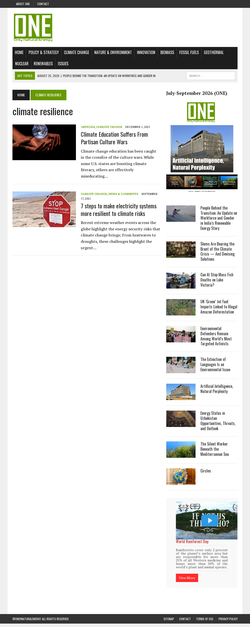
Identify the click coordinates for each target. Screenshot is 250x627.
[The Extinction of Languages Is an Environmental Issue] (181, 370)
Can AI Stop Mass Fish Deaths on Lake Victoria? (216, 280)
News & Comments (123, 194)
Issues (63, 64)
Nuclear (22, 64)
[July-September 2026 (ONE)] (202, 194)
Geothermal (214, 52)
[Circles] (181, 481)
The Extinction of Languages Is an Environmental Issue (215, 364)
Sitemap (169, 618)
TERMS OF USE (204, 618)
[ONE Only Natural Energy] (125, 27)
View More (199, 575)
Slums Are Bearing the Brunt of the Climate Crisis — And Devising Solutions (217, 251)
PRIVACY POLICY (228, 618)
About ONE (23, 4)
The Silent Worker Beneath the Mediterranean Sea (214, 449)
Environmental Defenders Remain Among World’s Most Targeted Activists (216, 336)
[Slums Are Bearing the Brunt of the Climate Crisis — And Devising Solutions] (181, 254)
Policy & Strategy (44, 52)
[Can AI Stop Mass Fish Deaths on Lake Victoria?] (181, 285)
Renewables (43, 64)
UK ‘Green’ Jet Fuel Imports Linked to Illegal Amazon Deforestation (218, 307)
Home (19, 52)
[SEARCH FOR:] (210, 75)
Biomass (167, 52)
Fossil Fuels (189, 52)
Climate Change (76, 52)
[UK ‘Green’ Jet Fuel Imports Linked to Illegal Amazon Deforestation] (181, 312)
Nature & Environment (113, 52)
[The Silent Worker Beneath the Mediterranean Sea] (181, 454)
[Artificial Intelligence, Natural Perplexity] (181, 397)
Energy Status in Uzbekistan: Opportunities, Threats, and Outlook (217, 420)
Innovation (146, 52)
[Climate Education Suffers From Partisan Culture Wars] (44, 157)
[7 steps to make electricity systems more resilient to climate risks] (44, 223)
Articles (88, 127)
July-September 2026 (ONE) (196, 93)
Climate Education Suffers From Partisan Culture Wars (114, 138)
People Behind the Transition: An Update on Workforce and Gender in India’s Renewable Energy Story (218, 218)
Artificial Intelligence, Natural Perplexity (216, 388)
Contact (43, 4)
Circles (205, 471)
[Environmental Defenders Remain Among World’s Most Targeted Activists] (181, 339)
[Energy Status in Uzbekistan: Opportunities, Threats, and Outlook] (181, 423)
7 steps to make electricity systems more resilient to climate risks (118, 209)
